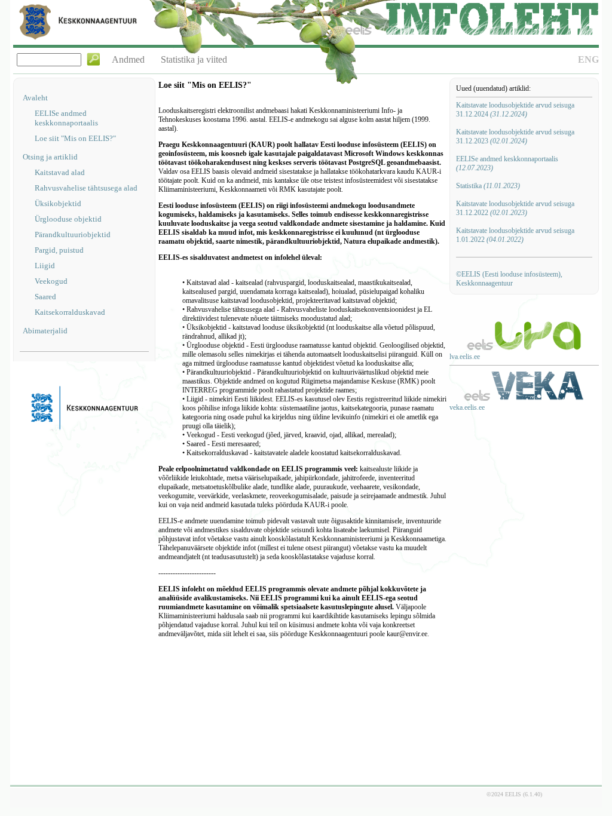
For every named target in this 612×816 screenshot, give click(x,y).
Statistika (488, 186)
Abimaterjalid (45, 330)
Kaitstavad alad (60, 172)
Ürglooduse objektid (68, 218)
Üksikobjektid (58, 203)
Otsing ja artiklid (50, 156)
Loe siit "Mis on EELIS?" (75, 138)
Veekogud (51, 281)
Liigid (45, 265)
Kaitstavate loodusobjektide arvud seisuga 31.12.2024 (515, 109)
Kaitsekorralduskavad (70, 312)
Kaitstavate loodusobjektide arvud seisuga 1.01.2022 (515, 235)
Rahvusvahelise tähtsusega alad (86, 187)
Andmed (128, 59)
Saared (45, 296)
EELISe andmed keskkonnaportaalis (66, 118)
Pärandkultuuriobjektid (73, 234)
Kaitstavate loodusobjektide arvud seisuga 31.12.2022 (515, 208)
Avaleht (35, 97)
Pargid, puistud (59, 250)
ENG (588, 59)
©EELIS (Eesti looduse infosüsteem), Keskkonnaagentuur (509, 278)
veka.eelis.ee (467, 407)
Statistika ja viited (194, 59)
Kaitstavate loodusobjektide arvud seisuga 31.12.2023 (515, 136)
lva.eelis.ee (464, 356)
